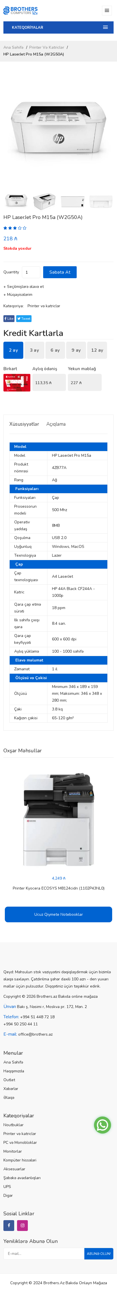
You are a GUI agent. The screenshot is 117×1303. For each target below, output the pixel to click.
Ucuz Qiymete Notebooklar (58, 914)
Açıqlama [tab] (56, 424)
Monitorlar (12, 1151)
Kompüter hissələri (19, 1160)
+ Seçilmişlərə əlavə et (23, 286)
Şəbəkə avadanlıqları (22, 1178)
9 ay (76, 350)
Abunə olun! (99, 1253)
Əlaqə (8, 1097)
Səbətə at (59, 272)
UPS (7, 1186)
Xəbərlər (10, 1088)
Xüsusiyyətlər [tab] (24, 424)
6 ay (55, 350)
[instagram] (22, 1225)
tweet (25, 318)
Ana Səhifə (13, 47)
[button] (107, 134)
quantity (11, 272)
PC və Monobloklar (20, 1142)
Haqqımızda (13, 1071)
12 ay (97, 350)
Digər (8, 1195)
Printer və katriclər (46, 47)
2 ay (13, 350)
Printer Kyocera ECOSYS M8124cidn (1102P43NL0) (59, 888)
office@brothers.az (35, 1034)
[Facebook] (8, 1225)
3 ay (34, 350)
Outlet (9, 1080)
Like (10, 318)
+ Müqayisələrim (17, 294)
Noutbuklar (13, 1125)
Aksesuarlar (14, 1169)
